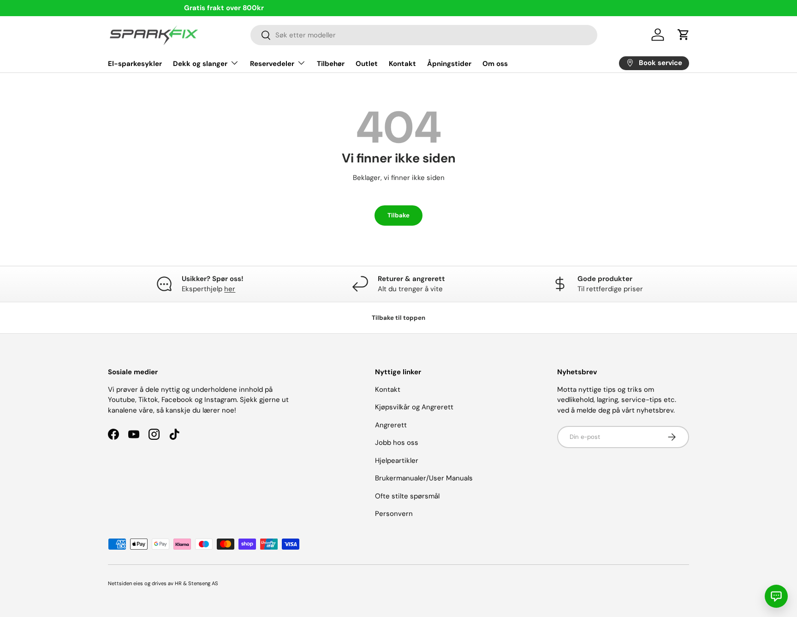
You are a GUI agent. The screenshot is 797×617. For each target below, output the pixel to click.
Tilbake (398, 215)
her (229, 289)
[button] (683, 34)
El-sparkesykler (135, 63)
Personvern (394, 513)
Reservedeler (272, 63)
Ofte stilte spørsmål (407, 496)
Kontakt (402, 63)
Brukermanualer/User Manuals (424, 478)
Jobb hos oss (396, 442)
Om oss (495, 63)
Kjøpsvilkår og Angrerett (414, 407)
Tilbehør (331, 63)
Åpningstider (449, 63)
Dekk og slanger (200, 63)
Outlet (367, 63)
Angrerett (391, 425)
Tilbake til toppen (398, 318)
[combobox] (424, 35)
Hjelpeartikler (396, 460)
